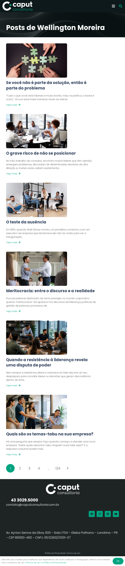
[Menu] (113, 6)
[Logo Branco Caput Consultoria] (17, 6)
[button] (120, 6)
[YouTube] (116, 514)
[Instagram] (100, 514)
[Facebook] (92, 514)
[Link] (52, 93)
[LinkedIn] (108, 514)
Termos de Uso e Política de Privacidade (45, 562)
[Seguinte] (67, 468)
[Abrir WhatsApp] (117, 558)
